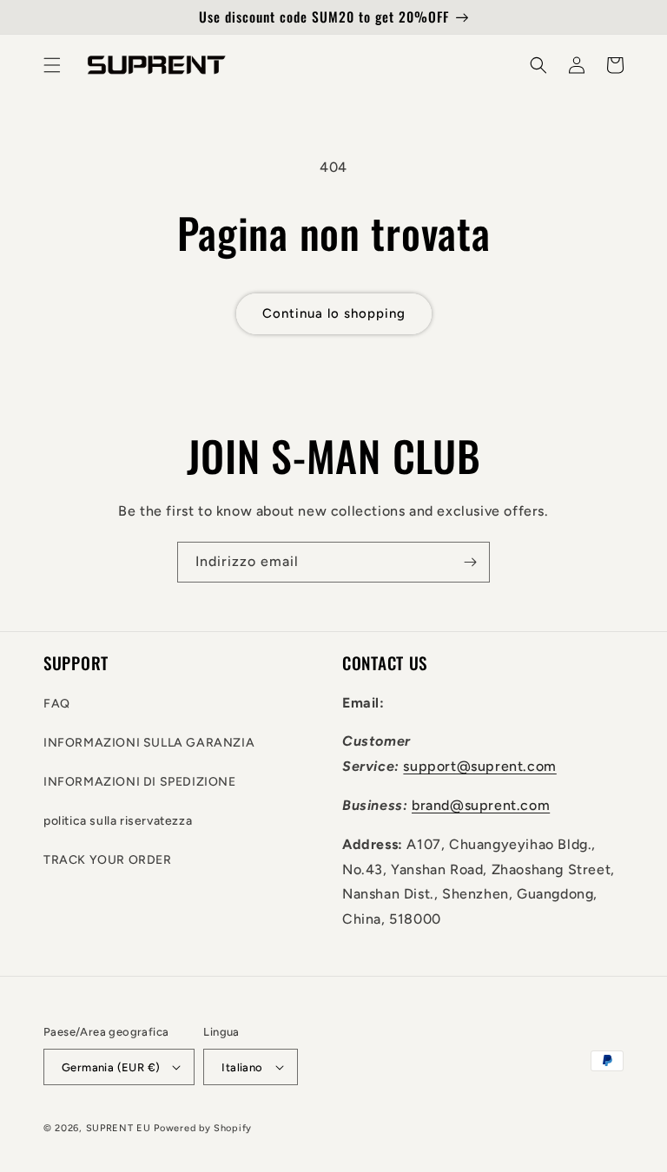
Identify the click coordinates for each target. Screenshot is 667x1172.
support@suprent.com (479, 766)
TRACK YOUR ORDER (107, 860)
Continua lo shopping (334, 313)
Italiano (241, 1067)
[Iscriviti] (470, 562)
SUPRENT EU (118, 1128)
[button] (52, 65)
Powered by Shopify (203, 1128)
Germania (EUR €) (111, 1067)
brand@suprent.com (481, 805)
